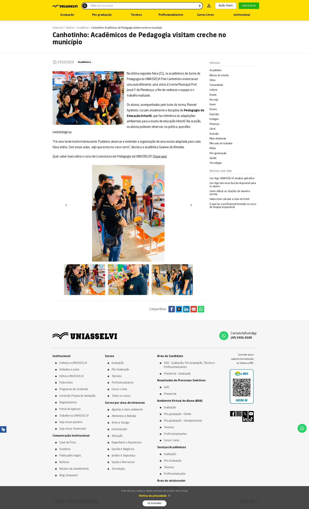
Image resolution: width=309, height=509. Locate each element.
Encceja (214, 100)
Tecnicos (169, 427)
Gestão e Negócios (123, 449)
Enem (213, 104)
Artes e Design (121, 422)
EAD (166, 387)
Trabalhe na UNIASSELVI (74, 415)
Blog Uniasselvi (68, 475)
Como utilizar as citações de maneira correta (230, 193)
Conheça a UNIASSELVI (73, 363)
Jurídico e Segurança (123, 455)
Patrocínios (66, 382)
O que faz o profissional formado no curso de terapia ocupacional (233, 206)
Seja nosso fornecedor (72, 428)
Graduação (67, 15)
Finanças (215, 124)
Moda (213, 148)
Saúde (213, 158)
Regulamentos (68, 402)
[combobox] (142, 5)
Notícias (64, 462)
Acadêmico (216, 70)
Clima (212, 80)
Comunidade (216, 85)
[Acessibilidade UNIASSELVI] (3, 429)
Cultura (213, 90)
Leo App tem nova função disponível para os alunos (233, 185)
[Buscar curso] (84, 5)
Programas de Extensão (73, 389)
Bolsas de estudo (219, 75)
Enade (213, 95)
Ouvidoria (64, 449)
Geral (212, 129)
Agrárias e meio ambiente (127, 409)
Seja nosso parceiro (70, 422)
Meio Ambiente (218, 138)
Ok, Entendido (154, 503)
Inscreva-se (249, 5)
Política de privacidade (153, 496)
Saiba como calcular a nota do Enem (229, 199)
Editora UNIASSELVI (71, 376)
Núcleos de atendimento (74, 469)
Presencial (170, 394)
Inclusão (214, 134)
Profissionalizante (122, 382)
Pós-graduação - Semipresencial (183, 420)
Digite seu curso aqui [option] (101, 5)
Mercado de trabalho (221, 143)
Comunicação (119, 429)
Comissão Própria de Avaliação (77, 396)
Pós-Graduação (120, 369)
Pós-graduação (102, 15)
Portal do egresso (70, 409)
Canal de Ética (67, 442)
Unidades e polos (69, 369)
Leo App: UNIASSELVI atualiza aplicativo (232, 178)
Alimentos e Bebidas (124, 416)
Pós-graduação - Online (177, 414)
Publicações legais (70, 455)
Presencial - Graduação (177, 373)
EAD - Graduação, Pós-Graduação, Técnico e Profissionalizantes (189, 365)
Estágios (214, 119)
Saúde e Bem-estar (123, 462)
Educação (117, 436)
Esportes (214, 114)
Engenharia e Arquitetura (127, 442)
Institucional (242, 15)
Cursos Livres (205, 15)
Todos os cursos (121, 396)
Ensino (213, 109)
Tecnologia (216, 163)
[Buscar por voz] (199, 5)
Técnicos (136, 15)
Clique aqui (159, 156)
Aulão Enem (226, 5)
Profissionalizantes (171, 15)
